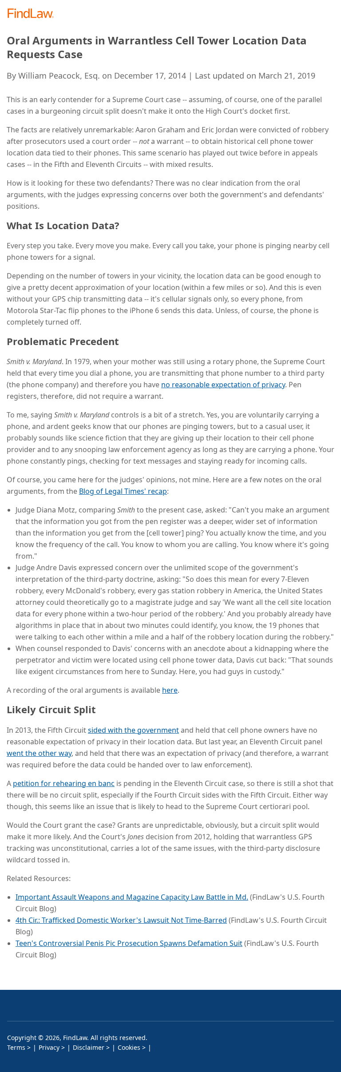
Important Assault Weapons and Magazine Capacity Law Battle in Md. (132, 897)
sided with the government (133, 730)
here (170, 690)
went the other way (39, 753)
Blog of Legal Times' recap (123, 491)
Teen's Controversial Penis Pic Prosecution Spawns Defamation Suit (129, 943)
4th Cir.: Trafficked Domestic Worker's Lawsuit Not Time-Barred (121, 920)
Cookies (129, 1047)
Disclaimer (88, 1047)
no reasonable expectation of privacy (223, 384)
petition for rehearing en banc (64, 783)
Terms (16, 1047)
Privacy (49, 1047)
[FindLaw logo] (33, 14)
